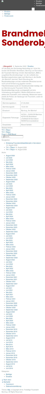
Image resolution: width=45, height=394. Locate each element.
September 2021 (12, 284)
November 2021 (11, 279)
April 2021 (9, 294)
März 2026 (9, 166)
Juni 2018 (9, 368)
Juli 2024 (9, 210)
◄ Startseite (6, 382)
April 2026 (9, 164)
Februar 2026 (11, 168)
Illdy (8, 390)
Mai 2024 (9, 214)
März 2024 (9, 218)
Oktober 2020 (11, 307)
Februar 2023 (11, 247)
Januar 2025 (10, 197)
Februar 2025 (11, 195)
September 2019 (12, 336)
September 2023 (12, 231)
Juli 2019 (9, 340)
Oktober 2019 (11, 333)
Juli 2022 (9, 262)
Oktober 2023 (11, 229)
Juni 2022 (9, 264)
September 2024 (12, 205)
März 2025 (9, 192)
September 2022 (12, 257)
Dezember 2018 (11, 355)
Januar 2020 (10, 327)
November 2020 (11, 305)
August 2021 (10, 286)
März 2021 (9, 297)
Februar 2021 (11, 299)
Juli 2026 (9, 158)
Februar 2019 (11, 351)
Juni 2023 (9, 238)
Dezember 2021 (11, 277)
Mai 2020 (9, 318)
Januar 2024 (10, 223)
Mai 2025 (9, 188)
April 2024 (9, 216)
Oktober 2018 (11, 360)
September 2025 (12, 179)
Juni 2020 (9, 316)
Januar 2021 (10, 301)
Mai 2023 (9, 240)
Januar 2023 (10, 249)
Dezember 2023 (11, 225)
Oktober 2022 (11, 255)
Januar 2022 (10, 275)
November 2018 (11, 357)
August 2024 (10, 208)
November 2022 (11, 253)
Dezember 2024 (11, 199)
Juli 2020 (9, 314)
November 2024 (11, 201)
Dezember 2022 (11, 251)
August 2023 (10, 234)
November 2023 (11, 227)
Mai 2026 (9, 162)
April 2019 (9, 346)
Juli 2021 (9, 288)
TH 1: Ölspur (10, 147)
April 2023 (9, 242)
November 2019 (11, 331)
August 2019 (10, 338)
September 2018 (12, 362)
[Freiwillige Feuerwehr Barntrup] (2, 1)
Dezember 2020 (11, 303)
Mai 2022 (9, 266)
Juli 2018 (9, 366)
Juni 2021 (9, 290)
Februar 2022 (11, 273)
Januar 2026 (10, 171)
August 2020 (10, 312)
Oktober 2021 (11, 281)
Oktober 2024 (11, 203)
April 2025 (9, 190)
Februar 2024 (11, 221)
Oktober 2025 (11, 177)
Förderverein (40, 5)
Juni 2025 (9, 186)
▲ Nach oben (6, 380)
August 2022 (10, 260)
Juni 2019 (9, 342)
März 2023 (9, 244)
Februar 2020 (11, 325)
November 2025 (11, 175)
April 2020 (9, 320)
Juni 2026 (9, 160)
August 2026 (10, 155)
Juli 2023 (9, 236)
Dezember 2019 (11, 329)
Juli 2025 (9, 184)
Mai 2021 (9, 292)
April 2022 (9, 268)
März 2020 (9, 323)
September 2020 (12, 310)
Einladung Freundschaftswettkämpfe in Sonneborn (23, 143)
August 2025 (10, 182)
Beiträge (39, 3)
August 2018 (10, 364)
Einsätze (39, 1)
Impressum (10, 384)
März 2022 (9, 271)
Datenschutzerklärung (13, 386)
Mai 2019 (9, 344)
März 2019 (9, 349)
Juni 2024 (9, 212)
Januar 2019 (10, 353)
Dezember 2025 (11, 173)
